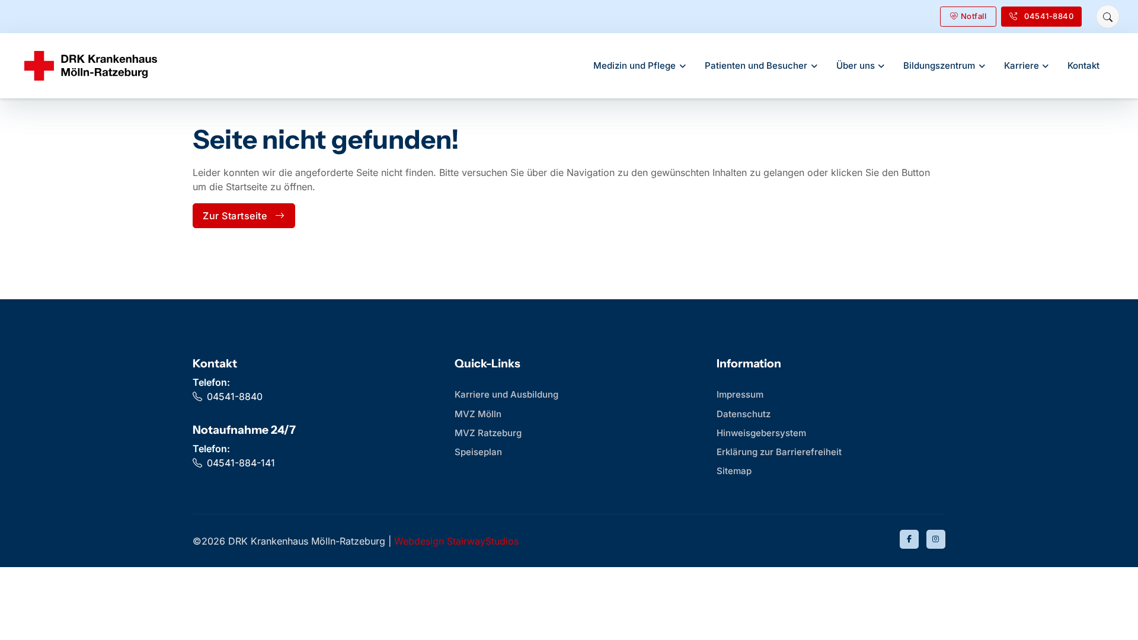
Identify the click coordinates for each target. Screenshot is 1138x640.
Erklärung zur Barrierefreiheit (779, 451)
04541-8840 (235, 396)
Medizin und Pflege (634, 65)
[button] (1108, 16)
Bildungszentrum (939, 65)
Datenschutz (744, 414)
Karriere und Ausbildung (506, 394)
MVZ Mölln (478, 414)
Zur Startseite (235, 216)
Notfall (974, 16)
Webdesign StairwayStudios (456, 541)
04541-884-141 (241, 463)
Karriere (1021, 65)
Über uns (855, 65)
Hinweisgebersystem (761, 433)
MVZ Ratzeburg (488, 433)
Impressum (740, 394)
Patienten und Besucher (756, 65)
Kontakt (1083, 65)
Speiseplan (478, 451)
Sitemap (734, 470)
